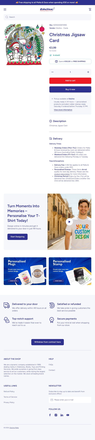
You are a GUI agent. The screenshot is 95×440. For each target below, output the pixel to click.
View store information (63, 110)
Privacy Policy (9, 402)
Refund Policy (9, 391)
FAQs (51, 365)
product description (62, 174)
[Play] (69, 222)
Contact (52, 370)
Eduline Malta (14, 428)
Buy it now (70, 89)
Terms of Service (10, 397)
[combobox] (47, 17)
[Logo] (47, 9)
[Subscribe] (88, 400)
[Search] (6, 17)
